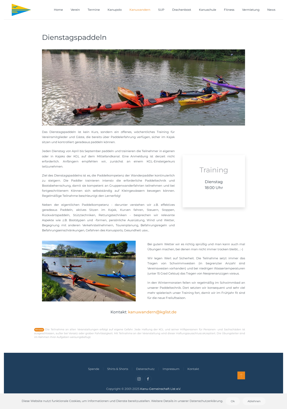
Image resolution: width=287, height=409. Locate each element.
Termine (94, 10)
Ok (233, 401)
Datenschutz (145, 369)
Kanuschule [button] (207, 10)
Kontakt (193, 369)
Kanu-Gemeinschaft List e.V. (160, 389)
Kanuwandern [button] (139, 10)
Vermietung (250, 10)
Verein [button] (75, 10)
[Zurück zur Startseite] (21, 10)
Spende (93, 369)
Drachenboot (181, 10)
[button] (241, 375)
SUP (161, 10)
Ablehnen (254, 401)
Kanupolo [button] (115, 10)
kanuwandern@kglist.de (152, 312)
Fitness (229, 10)
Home (58, 10)
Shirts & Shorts (117, 369)
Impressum (171, 369)
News (271, 10)
